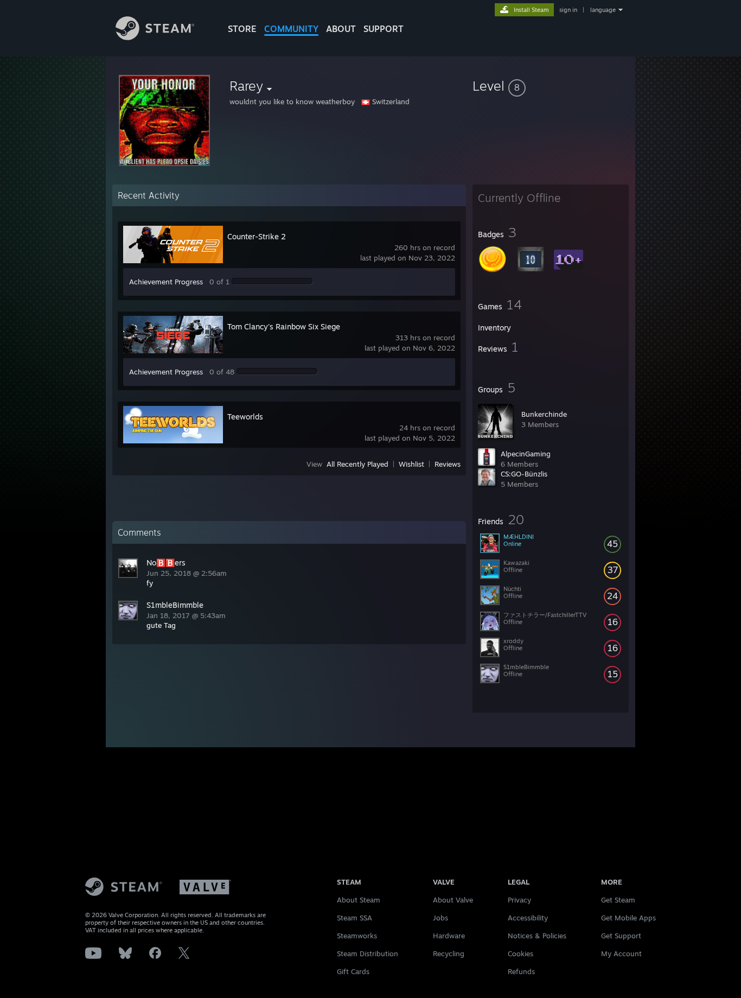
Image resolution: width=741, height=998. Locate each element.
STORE (242, 28)
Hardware (449, 935)
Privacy (519, 899)
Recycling (448, 953)
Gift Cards (353, 971)
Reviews (448, 464)
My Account (621, 953)
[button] (550, 86)
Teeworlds (245, 416)
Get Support (621, 935)
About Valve (453, 899)
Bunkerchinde (544, 414)
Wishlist (411, 464)
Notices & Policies (537, 935)
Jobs (440, 917)
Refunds (521, 971)
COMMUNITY (291, 28)
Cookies (520, 953)
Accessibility (528, 917)
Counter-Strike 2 (256, 236)
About (341, 28)
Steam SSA (354, 917)
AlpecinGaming (526, 453)
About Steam (358, 899)
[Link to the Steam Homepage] (155, 37)
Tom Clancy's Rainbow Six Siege (283, 326)
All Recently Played (357, 464)
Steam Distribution (367, 953)
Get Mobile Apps (628, 917)
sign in (568, 10)
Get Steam (618, 899)
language (603, 10)
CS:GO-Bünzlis (524, 473)
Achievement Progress (166, 281)
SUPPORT (383, 28)
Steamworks (357, 935)
